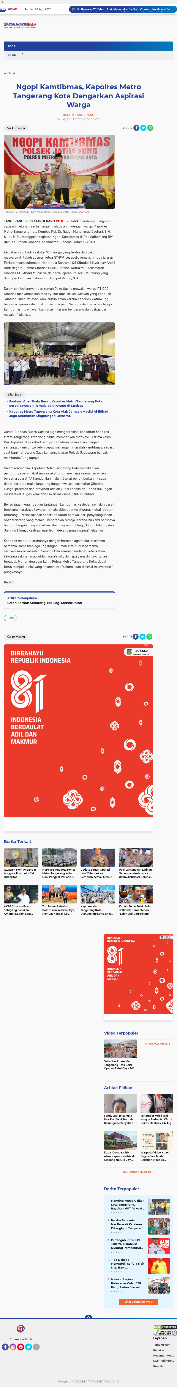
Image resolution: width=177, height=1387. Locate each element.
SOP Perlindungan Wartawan (165, 1360)
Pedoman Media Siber (165, 1355)
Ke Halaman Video (156, 1044)
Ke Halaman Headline (137, 1172)
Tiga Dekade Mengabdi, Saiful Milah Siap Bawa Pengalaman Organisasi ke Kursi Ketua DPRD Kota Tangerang (127, 1264)
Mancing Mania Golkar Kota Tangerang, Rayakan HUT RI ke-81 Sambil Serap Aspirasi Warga (127, 1205)
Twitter (30, 1352)
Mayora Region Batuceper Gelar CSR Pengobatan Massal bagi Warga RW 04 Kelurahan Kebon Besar (126, 1283)
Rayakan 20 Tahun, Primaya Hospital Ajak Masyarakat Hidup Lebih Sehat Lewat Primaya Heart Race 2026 (125, 9)
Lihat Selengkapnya (138, 1301)
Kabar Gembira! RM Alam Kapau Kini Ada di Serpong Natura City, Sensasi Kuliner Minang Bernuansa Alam (119, 1156)
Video (16, 55)
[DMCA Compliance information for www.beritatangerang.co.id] (165, 1332)
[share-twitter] (143, 128)
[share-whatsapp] (150, 128)
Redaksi (158, 1350)
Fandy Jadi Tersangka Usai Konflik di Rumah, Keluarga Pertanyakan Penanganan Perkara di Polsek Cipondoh (119, 1119)
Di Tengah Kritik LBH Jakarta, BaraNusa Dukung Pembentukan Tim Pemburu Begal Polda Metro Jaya (128, 1244)
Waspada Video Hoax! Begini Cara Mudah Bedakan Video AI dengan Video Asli (155, 1156)
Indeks (13, 46)
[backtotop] (88, 1319)
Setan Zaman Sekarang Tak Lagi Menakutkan (44, 603)
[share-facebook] (136, 128)
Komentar (18, 128)
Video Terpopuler (121, 1033)
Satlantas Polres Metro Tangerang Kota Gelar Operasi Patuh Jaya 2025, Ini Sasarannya (120, 1065)
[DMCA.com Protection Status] (165, 1327)
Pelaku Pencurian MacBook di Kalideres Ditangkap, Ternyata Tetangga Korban (126, 1224)
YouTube (39, 1352)
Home (12, 9)
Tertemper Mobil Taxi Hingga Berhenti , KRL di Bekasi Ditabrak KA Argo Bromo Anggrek (157, 1119)
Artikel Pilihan (118, 1087)
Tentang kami (162, 1344)
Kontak (158, 1366)
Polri (11, 618)
